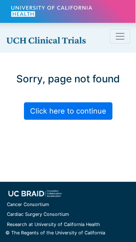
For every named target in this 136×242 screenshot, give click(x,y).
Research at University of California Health (53, 224)
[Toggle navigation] (120, 36)
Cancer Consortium (28, 204)
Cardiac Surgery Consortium (38, 214)
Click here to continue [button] (68, 111)
